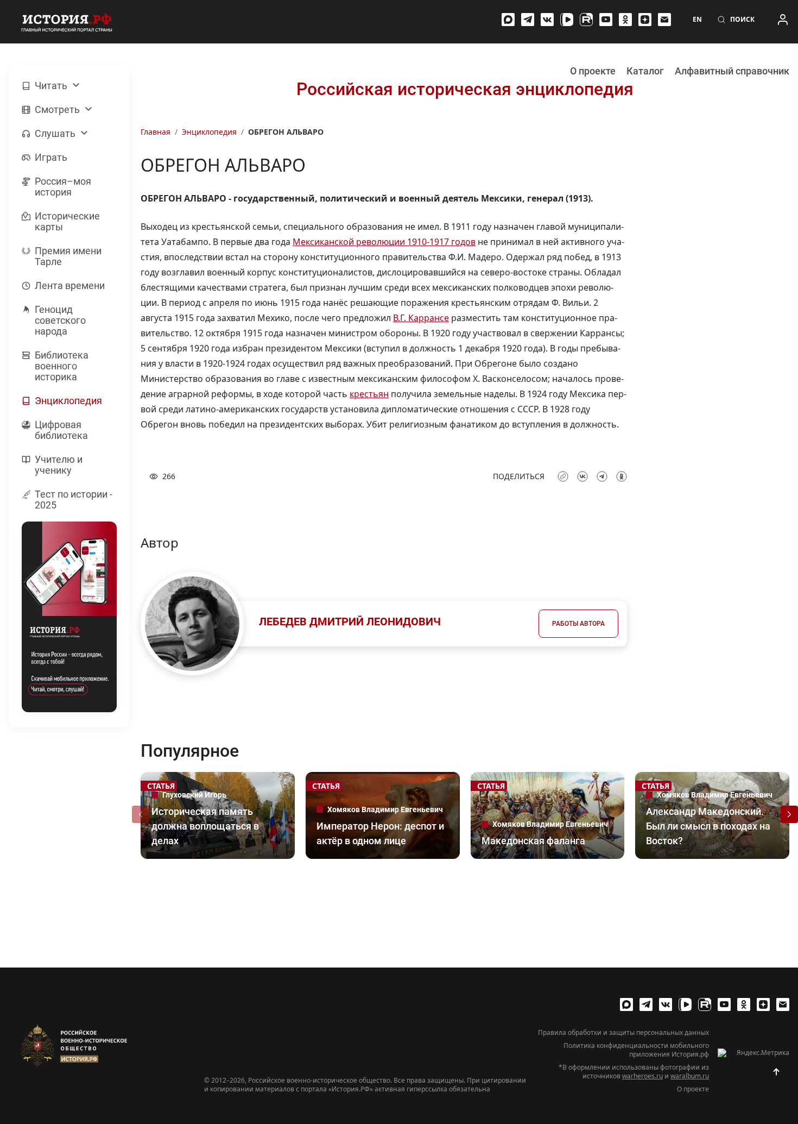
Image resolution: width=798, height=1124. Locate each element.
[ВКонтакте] (547, 19)
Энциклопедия (209, 132)
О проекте (593, 71)
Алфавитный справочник (732, 71)
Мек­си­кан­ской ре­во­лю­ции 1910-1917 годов (384, 242)
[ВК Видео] (566, 19)
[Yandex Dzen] (644, 19)
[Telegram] (527, 19)
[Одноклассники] (625, 19)
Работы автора (578, 623)
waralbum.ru (689, 1076)
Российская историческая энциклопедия (465, 89)
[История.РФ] (66, 21)
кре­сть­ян (369, 394)
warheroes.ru (642, 1076)
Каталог (645, 71)
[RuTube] (586, 19)
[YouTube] (605, 19)
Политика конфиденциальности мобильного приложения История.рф (636, 1050)
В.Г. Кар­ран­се (421, 318)
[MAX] (508, 19)
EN (697, 19)
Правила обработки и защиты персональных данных (623, 1032)
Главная (155, 132)
